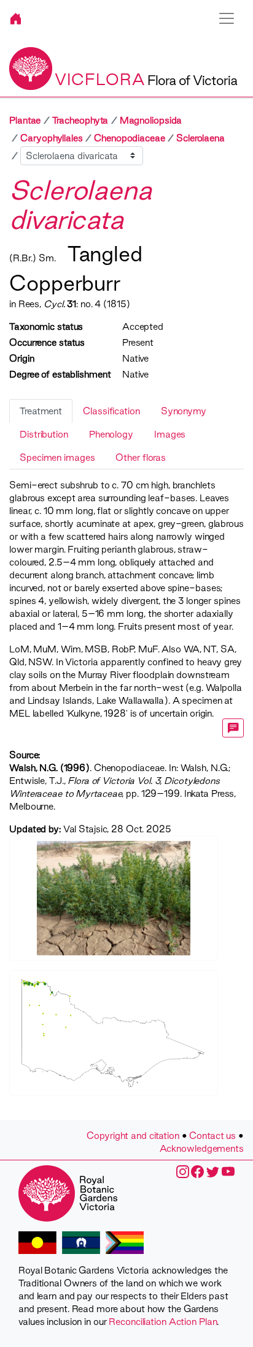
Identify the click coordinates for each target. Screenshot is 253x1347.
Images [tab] (169, 434)
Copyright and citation (133, 1135)
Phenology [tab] (111, 434)
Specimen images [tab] (57, 457)
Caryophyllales (51, 138)
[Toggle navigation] (226, 18)
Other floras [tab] (140, 457)
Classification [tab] (111, 411)
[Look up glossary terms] (233, 727)
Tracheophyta (80, 120)
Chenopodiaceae (129, 138)
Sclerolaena (200, 138)
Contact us (212, 1135)
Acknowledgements (202, 1148)
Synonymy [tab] (183, 411)
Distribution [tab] (44, 434)
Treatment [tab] (41, 411)
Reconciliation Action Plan (163, 1321)
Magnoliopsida (151, 120)
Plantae (25, 120)
